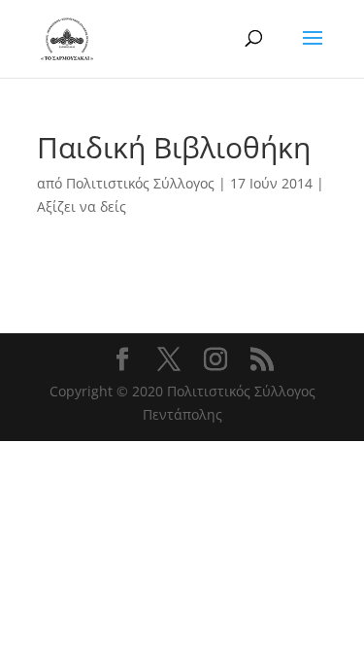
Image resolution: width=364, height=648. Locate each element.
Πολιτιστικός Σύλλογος (140, 183)
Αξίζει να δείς (81, 206)
